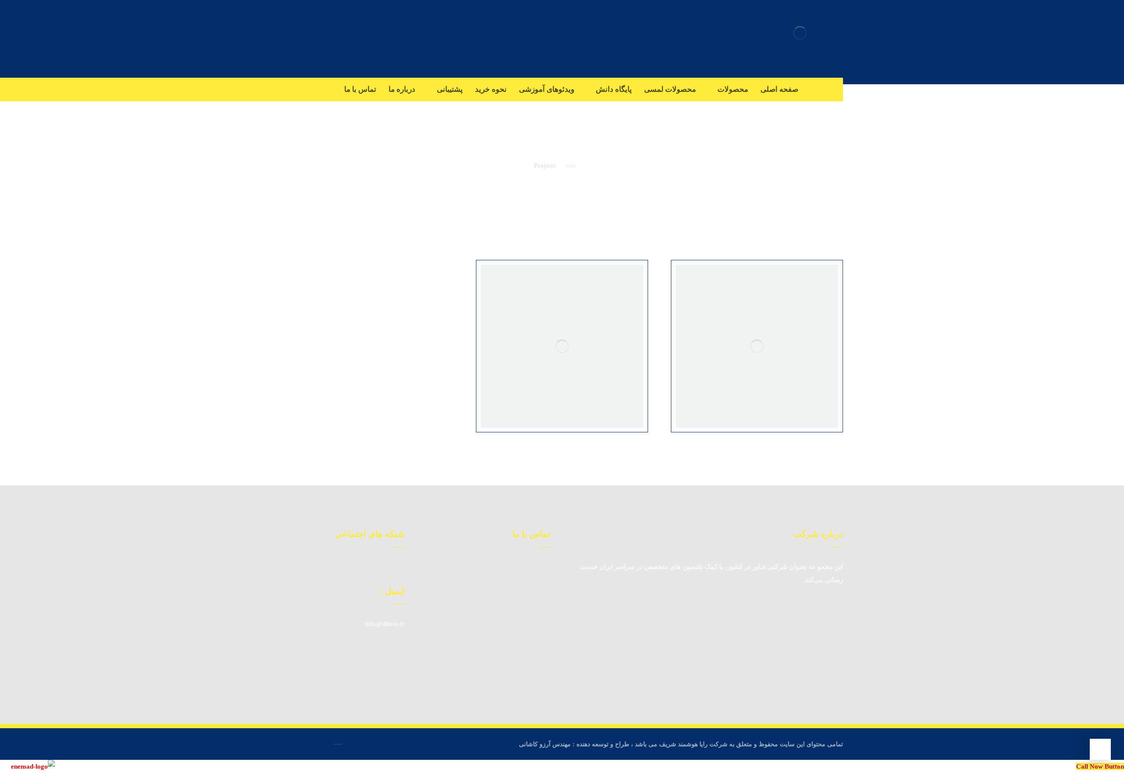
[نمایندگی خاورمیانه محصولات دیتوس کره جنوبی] (800, 33)
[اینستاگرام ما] (385, 566)
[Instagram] (834, 89)
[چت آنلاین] (398, 566)
